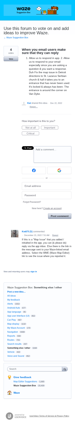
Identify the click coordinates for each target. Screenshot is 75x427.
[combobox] (35, 369)
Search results (14, 344)
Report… (34, 107)
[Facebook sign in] (34, 170)
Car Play (11, 320)
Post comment (60, 216)
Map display (13, 324)
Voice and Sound (15, 356)
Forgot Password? (32, 202)
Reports (11, 336)
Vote (11, 59)
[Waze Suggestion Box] (37, 10)
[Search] (65, 369)
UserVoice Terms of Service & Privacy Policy (49, 416)
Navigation (12, 332)
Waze (16, 392)
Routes (10, 340)
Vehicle (11, 352)
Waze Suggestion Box (19, 287)
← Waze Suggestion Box (16, 37)
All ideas (11, 296)
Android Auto (13, 308)
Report (55, 235)
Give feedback (22, 377)
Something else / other (48, 287)
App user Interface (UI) (18, 316)
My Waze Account (16, 328)
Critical (33, 133)
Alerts (10, 304)
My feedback (13, 300)
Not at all (32, 127)
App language (14, 312)
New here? (47, 208)
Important (51, 127)
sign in (33, 271)
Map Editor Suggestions (25, 381)
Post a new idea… (16, 292)
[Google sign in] (59, 170)
